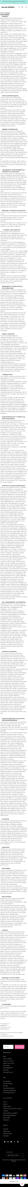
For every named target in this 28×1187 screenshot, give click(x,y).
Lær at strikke (7, 1059)
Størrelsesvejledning (9, 1090)
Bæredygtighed (8, 1068)
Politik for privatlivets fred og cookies (12, 1110)
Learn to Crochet (8, 1061)
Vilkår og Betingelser (9, 1115)
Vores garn (6, 1065)
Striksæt (5, 1129)
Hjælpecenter (13, 1008)
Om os (5, 1102)
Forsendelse (7, 1081)
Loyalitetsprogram (9, 1088)
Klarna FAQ (6, 1117)
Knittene (5, 1070)
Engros (5, 1104)
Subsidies (6, 1120)
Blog (4, 1056)
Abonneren (19, 1047)
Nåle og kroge (7, 1133)
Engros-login (7, 1106)
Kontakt (5, 1086)
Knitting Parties (8, 1072)
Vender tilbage (7, 1083)
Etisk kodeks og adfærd (10, 1113)
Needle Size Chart (8, 1063)
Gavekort (6, 1136)
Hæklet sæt (6, 1131)
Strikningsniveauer (9, 1092)
